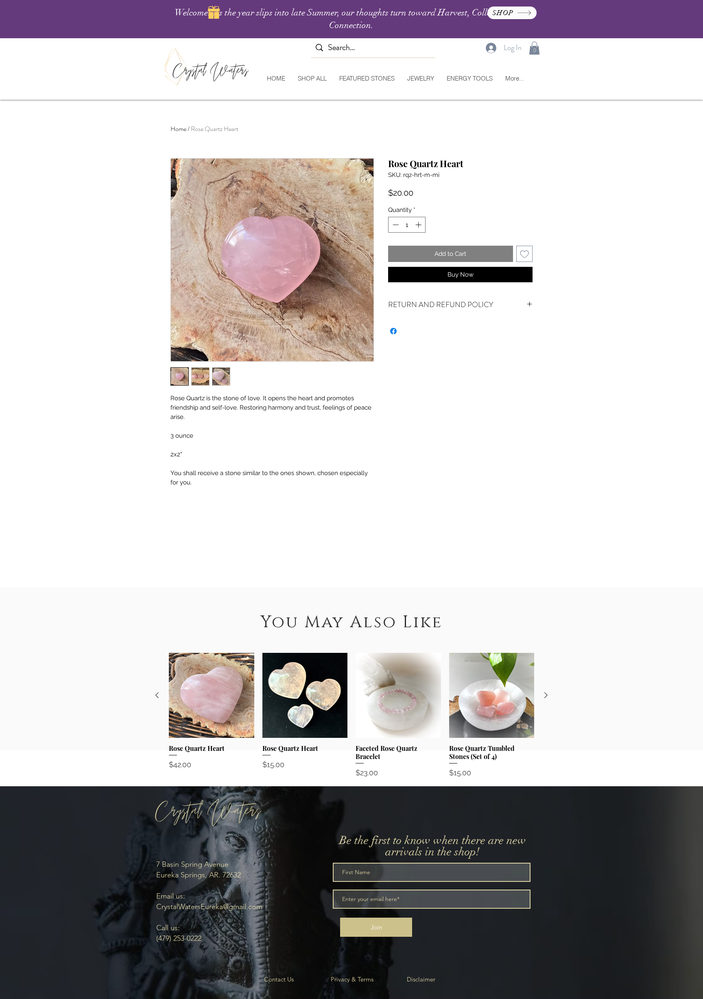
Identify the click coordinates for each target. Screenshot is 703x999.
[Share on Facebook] (393, 331)
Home (178, 128)
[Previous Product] (157, 695)
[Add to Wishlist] (524, 254)
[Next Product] (546, 695)
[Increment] (419, 224)
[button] (534, 48)
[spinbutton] (407, 224)
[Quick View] (211, 695)
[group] (351, 715)
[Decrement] (394, 224)
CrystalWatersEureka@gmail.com (209, 906)
